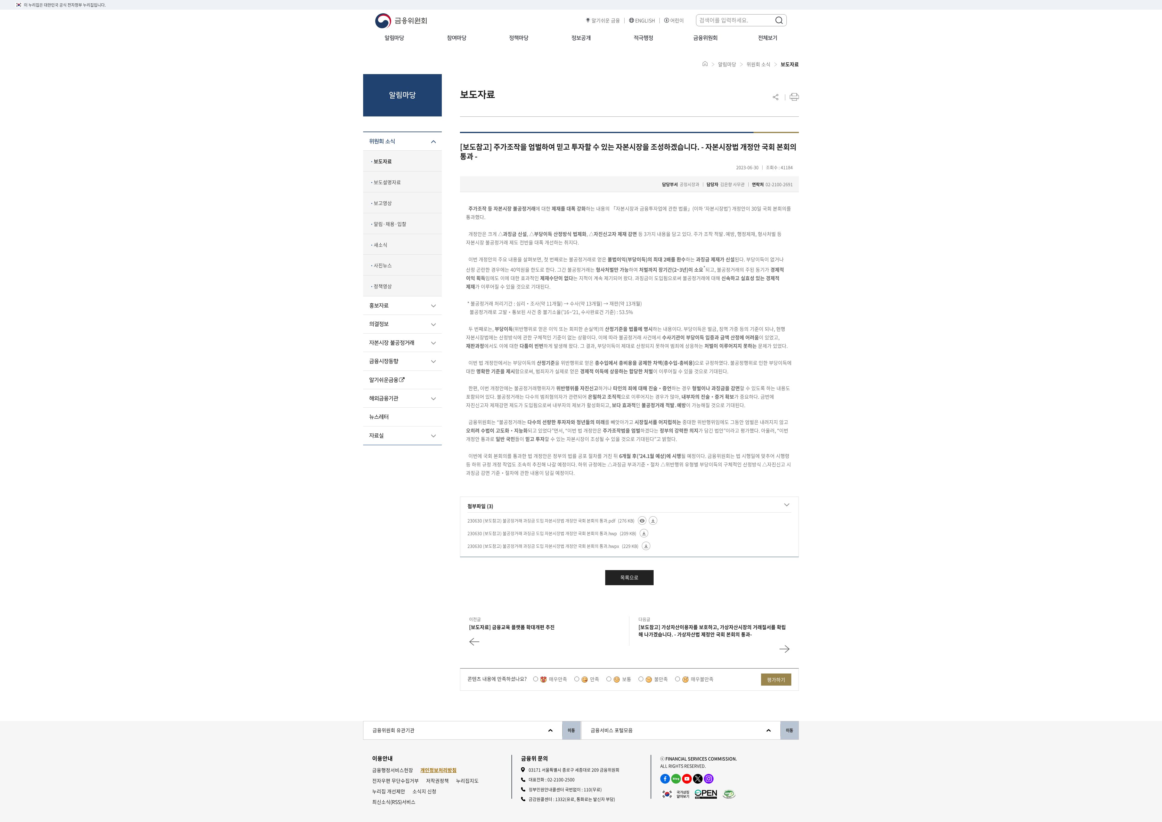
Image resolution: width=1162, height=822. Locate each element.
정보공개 (581, 38)
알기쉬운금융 (383, 380)
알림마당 (394, 38)
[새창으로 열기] (674, 793)
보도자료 (383, 161)
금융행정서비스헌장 (392, 770)
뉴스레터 (379, 417)
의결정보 (379, 324)
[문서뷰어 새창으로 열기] (642, 520)
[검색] (778, 20)
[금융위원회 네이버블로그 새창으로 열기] (676, 779)
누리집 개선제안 (388, 791)
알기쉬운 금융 (606, 20)
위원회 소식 (382, 142)
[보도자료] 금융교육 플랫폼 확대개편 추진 (512, 627)
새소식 (380, 244)
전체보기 (767, 38)
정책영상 (383, 286)
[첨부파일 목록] (786, 505)
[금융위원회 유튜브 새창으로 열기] (687, 779)
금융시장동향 (383, 361)
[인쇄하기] (794, 97)
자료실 (376, 436)
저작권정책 (437, 781)
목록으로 (629, 577)
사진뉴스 (383, 265)
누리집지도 (467, 781)
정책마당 (518, 38)
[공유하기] (775, 97)
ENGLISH (645, 20)
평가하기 (776, 679)
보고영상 (383, 203)
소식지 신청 (424, 791)
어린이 (677, 20)
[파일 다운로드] (653, 520)
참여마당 (456, 38)
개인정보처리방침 (438, 770)
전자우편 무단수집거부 (395, 781)
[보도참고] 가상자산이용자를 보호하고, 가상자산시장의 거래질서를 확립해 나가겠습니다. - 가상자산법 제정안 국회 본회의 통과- (712, 630)
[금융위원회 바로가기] (401, 20)
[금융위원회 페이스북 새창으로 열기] (665, 779)
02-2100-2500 (561, 779)
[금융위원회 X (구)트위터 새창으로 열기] (698, 779)
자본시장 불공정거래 (391, 343)
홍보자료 (379, 306)
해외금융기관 (383, 399)
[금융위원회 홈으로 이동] (705, 63)
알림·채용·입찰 (390, 223)
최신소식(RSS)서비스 (393, 802)
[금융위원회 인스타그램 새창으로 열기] (709, 779)
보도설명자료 (387, 182)
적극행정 (643, 38)
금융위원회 (705, 38)
